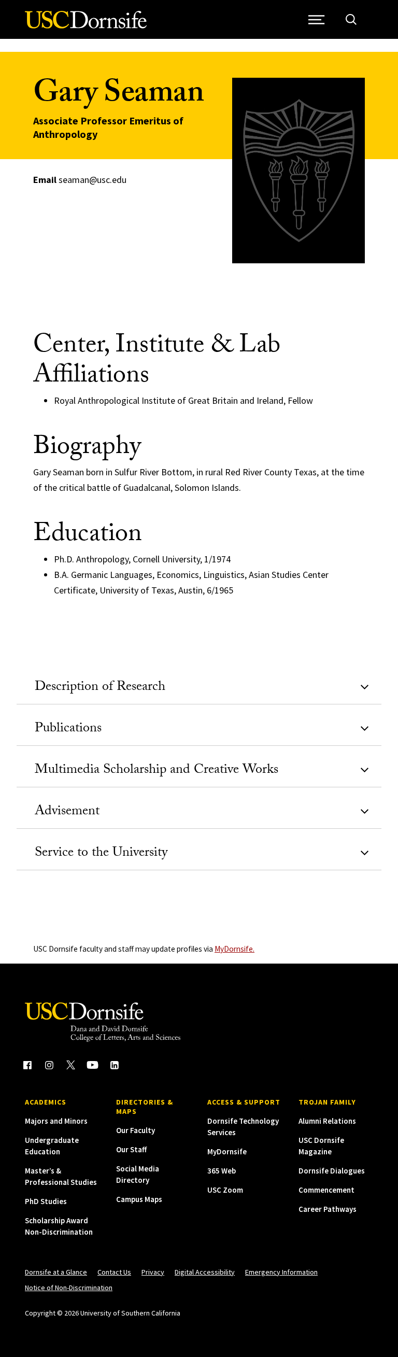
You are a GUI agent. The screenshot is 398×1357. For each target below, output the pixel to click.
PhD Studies (46, 1201)
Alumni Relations (327, 1121)
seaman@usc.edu (92, 180)
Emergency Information (281, 1272)
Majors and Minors (56, 1121)
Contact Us (114, 1272)
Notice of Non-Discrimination (68, 1287)
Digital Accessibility (205, 1272)
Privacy (152, 1272)
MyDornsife (227, 1151)
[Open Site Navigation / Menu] (316, 19)
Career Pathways (327, 1209)
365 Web (221, 1171)
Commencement (326, 1190)
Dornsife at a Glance (56, 1272)
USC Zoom (225, 1190)
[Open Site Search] (351, 19)
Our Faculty (135, 1130)
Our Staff (131, 1149)
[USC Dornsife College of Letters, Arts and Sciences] (86, 25)
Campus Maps (139, 1199)
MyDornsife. (234, 949)
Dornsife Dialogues (331, 1171)
